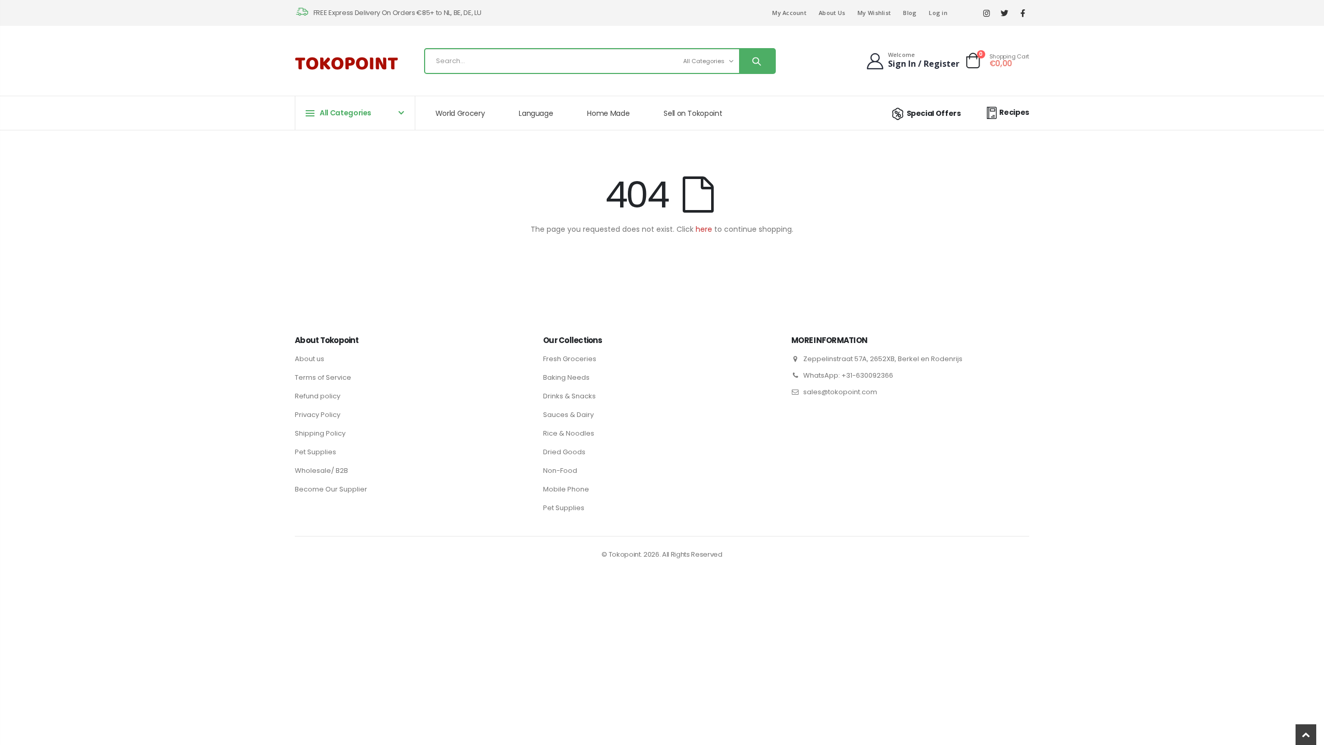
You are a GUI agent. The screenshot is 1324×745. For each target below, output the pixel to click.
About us (309, 359)
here (704, 229)
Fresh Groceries (569, 359)
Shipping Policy (320, 433)
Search (757, 61)
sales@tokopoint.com (840, 392)
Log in (938, 13)
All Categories (704, 61)
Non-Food (560, 470)
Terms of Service (323, 377)
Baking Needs (566, 377)
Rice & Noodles (568, 433)
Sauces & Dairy (568, 415)
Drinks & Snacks (569, 396)
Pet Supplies (315, 452)
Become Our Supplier (331, 489)
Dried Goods (564, 452)
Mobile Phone (566, 489)
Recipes (1014, 112)
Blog (909, 13)
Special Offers (934, 113)
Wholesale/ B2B (321, 470)
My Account (789, 13)
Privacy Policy (317, 415)
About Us (832, 13)
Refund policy (317, 396)
